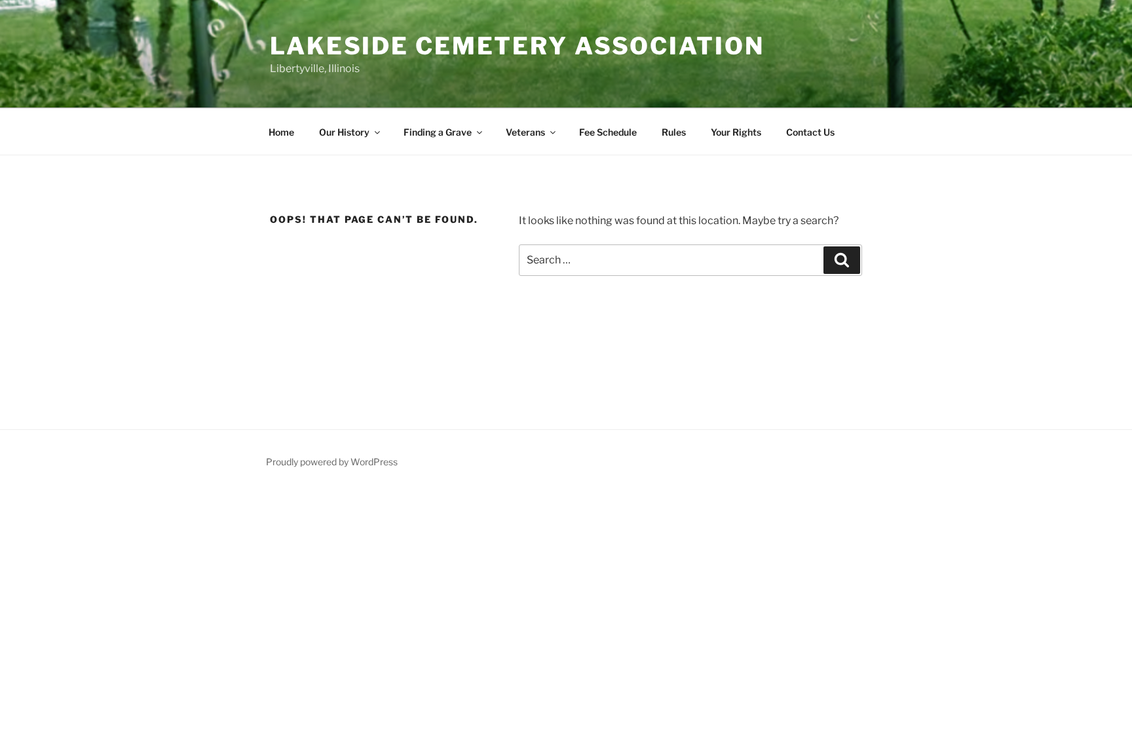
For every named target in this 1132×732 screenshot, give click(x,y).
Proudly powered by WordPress (332, 461)
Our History (344, 132)
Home (281, 132)
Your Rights (736, 132)
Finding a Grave (438, 132)
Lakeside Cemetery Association (517, 45)
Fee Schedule (608, 132)
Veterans (525, 132)
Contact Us (810, 132)
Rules (674, 132)
